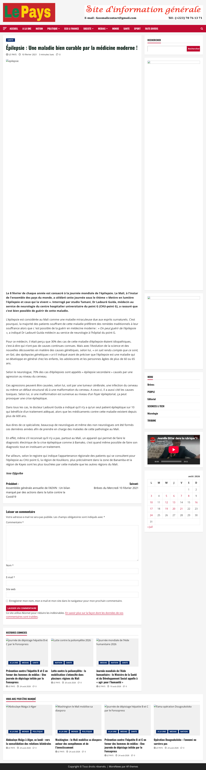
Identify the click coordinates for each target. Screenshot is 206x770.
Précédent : (38, 490)
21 (181, 508)
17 (151, 508)
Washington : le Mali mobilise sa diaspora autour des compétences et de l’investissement (78, 743)
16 (196, 502)
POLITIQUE (52, 28)
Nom (10, 565)
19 (166, 508)
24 (151, 515)
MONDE (115, 28)
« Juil (150, 526)
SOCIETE (87, 28)
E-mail (10, 577)
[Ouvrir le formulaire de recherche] (202, 29)
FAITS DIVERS (151, 28)
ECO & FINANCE (71, 28)
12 (166, 502)
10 (151, 502)
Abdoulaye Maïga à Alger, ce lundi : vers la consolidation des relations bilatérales (28, 741)
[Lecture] (151, 461)
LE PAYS (13, 54)
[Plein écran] (196, 461)
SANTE (127, 28)
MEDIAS (101, 28)
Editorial (151, 399)
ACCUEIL (14, 28)
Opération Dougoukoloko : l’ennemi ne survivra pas (175, 741)
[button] (5, 28)
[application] (173, 449)
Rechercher (154, 40)
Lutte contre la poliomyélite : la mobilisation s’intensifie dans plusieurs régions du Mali (68, 674)
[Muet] (191, 461)
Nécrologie (152, 413)
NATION (39, 28)
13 (174, 502)
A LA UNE (26, 28)
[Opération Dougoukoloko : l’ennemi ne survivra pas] (177, 720)
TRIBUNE (151, 420)
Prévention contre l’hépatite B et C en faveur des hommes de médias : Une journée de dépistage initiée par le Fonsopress (27, 676)
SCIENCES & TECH (155, 406)
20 (174, 508)
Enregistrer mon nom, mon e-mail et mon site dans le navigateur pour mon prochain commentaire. (65, 600)
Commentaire (15, 522)
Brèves (150, 384)
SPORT (137, 28)
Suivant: (116, 486)
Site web (11, 589)
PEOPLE (151, 392)
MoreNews (115, 766)
